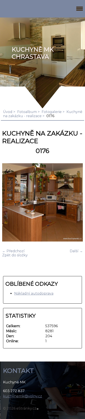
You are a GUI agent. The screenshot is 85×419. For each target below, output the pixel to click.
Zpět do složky (15, 255)
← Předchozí (13, 251)
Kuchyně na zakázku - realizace (42, 114)
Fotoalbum (27, 112)
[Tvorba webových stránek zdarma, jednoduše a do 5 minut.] (37, 409)
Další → (76, 251)
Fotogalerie (52, 112)
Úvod (7, 112)
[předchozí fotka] (9, 202)
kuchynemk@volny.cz (22, 396)
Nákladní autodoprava (33, 293)
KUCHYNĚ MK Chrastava (33, 53)
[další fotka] (76, 202)
